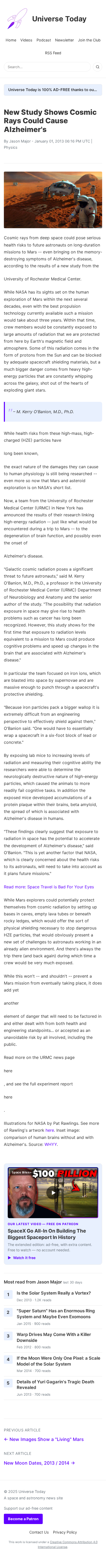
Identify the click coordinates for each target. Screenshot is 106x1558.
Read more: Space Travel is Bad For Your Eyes (49, 886)
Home (11, 40)
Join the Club (89, 40)
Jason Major (20, 141)
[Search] (97, 67)
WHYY (51, 1144)
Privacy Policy (65, 1532)
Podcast (44, 40)
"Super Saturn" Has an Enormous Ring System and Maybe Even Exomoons (56, 1313)
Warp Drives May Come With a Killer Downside (54, 1337)
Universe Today (59, 18)
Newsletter (64, 40)
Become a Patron (23, 1519)
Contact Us (39, 1532)
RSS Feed (53, 53)
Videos (26, 40)
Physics (10, 147)
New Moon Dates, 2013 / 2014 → (39, 1463)
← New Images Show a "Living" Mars (44, 1439)
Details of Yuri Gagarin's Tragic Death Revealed (55, 1384)
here (50, 1130)
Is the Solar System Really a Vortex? (54, 1293)
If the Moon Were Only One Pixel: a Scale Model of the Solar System (58, 1361)
